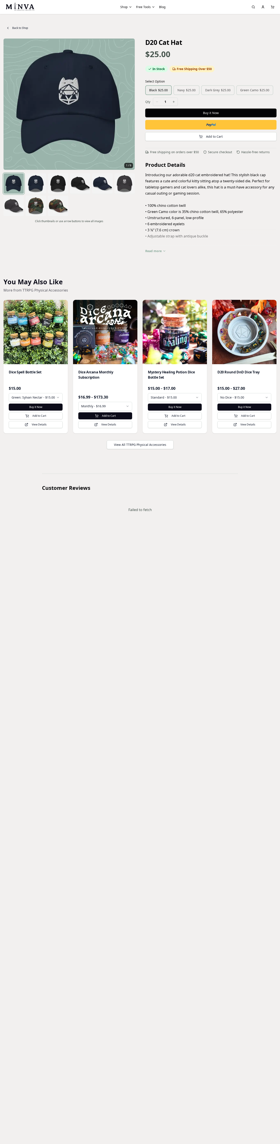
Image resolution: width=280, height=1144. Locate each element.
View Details (39, 424)
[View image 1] (14, 183)
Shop (124, 7)
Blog (162, 7)
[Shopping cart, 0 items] (272, 7)
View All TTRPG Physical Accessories (140, 445)
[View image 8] (36, 205)
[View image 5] (102, 183)
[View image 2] (36, 183)
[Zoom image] (129, 44)
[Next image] (129, 104)
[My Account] (263, 7)
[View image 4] (80, 183)
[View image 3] (58, 183)
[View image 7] (14, 205)
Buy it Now (211, 113)
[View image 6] (124, 183)
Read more (153, 251)
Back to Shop (20, 28)
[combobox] (36, 397)
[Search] (253, 7)
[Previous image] (9, 104)
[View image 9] (58, 205)
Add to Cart (214, 136)
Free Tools (143, 7)
